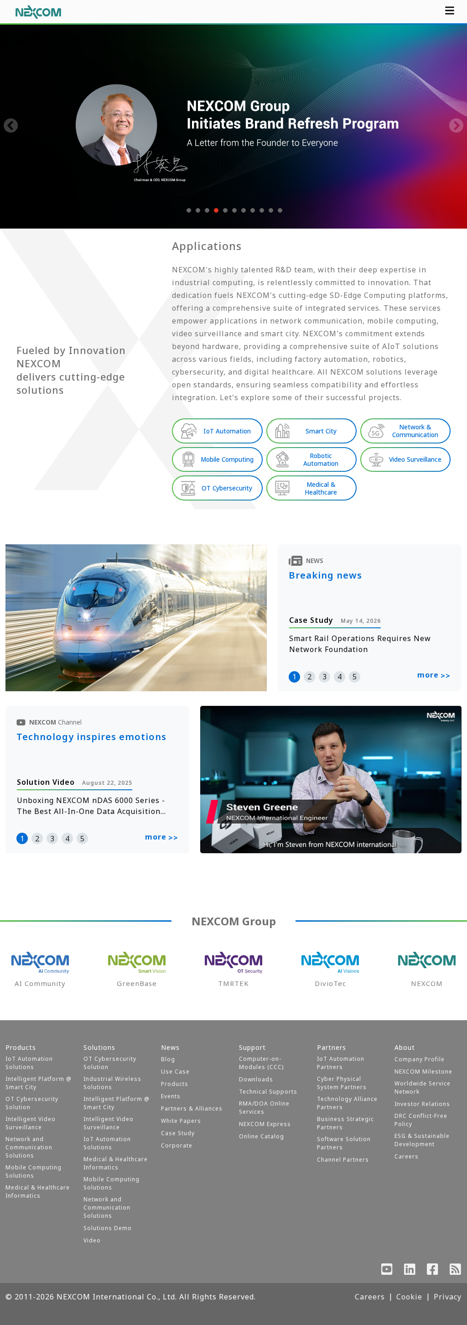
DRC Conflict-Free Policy (420, 1120)
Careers (406, 1156)
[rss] (456, 1271)
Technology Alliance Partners (347, 1103)
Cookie (409, 1297)
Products (174, 1084)
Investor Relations (422, 1104)
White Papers (181, 1121)
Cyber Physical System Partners (342, 1083)
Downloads (256, 1079)
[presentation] (11, 126)
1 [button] (294, 677)
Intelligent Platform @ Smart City (38, 1083)
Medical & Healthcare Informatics (37, 1192)
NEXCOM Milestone (423, 1071)
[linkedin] (410, 1271)
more (434, 675)
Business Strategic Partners (345, 1123)
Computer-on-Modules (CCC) (261, 1063)
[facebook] (433, 1271)
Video (92, 1240)
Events (171, 1096)
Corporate (176, 1145)
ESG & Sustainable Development (422, 1140)
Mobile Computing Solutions (33, 1171)
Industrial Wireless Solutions (112, 1083)
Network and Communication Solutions (28, 1147)
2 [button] (309, 677)
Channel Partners (343, 1159)
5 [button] (355, 677)
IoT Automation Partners (340, 1063)
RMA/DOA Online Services (264, 1108)
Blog (168, 1059)
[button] (187, 210)
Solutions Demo (107, 1228)
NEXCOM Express (265, 1124)
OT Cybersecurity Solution (31, 1103)
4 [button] (339, 677)
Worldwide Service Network (422, 1087)
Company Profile (419, 1059)
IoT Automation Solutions (29, 1063)
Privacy (448, 1297)
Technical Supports (268, 1091)
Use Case (175, 1071)
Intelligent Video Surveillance (30, 1123)
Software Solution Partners (344, 1143)
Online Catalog (261, 1136)
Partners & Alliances (192, 1108)
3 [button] (324, 677)
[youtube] (387, 1271)
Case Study (178, 1133)
